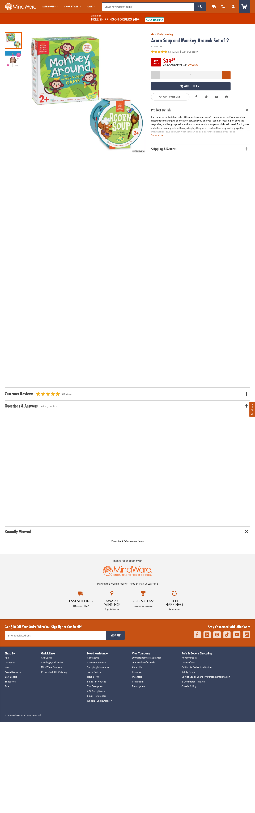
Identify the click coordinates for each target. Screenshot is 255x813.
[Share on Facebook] (196, 96)
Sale (7, 686)
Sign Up (115, 635)
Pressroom (137, 681)
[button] (85, 92)
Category (10, 662)
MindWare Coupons (51, 667)
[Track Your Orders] (214, 6)
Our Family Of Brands (143, 662)
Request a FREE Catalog (54, 672)
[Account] (233, 6)
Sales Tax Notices (96, 681)
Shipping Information (98, 667)
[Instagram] (246, 634)
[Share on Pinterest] (206, 96)
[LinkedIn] (207, 634)
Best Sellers (11, 676)
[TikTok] (227, 634)
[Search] (200, 6)
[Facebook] (197, 634)
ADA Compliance (96, 691)
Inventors (137, 676)
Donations (137, 672)
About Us (137, 667)
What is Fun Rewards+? (99, 700)
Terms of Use (188, 662)
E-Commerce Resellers (193, 681)
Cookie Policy (188, 686)
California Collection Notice (196, 667)
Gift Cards (46, 657)
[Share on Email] (216, 96)
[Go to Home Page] (152, 34)
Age (7, 657)
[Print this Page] (226, 96)
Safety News (188, 672)
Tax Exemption (95, 686)
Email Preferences (96, 695)
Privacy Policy (189, 657)
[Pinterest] (217, 634)
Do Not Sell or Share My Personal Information (205, 676)
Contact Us (93, 657)
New (7, 667)
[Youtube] (236, 634)
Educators (10, 681)
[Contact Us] (223, 6)
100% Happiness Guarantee (146, 657)
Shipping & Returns (164, 149)
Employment (139, 686)
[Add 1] (226, 75)
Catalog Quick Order (52, 662)
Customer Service (96, 662)
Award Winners (13, 672)
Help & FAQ (93, 676)
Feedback (252, 409)
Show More (157, 135)
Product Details (161, 110)
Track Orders (94, 672)
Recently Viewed (18, 531)
